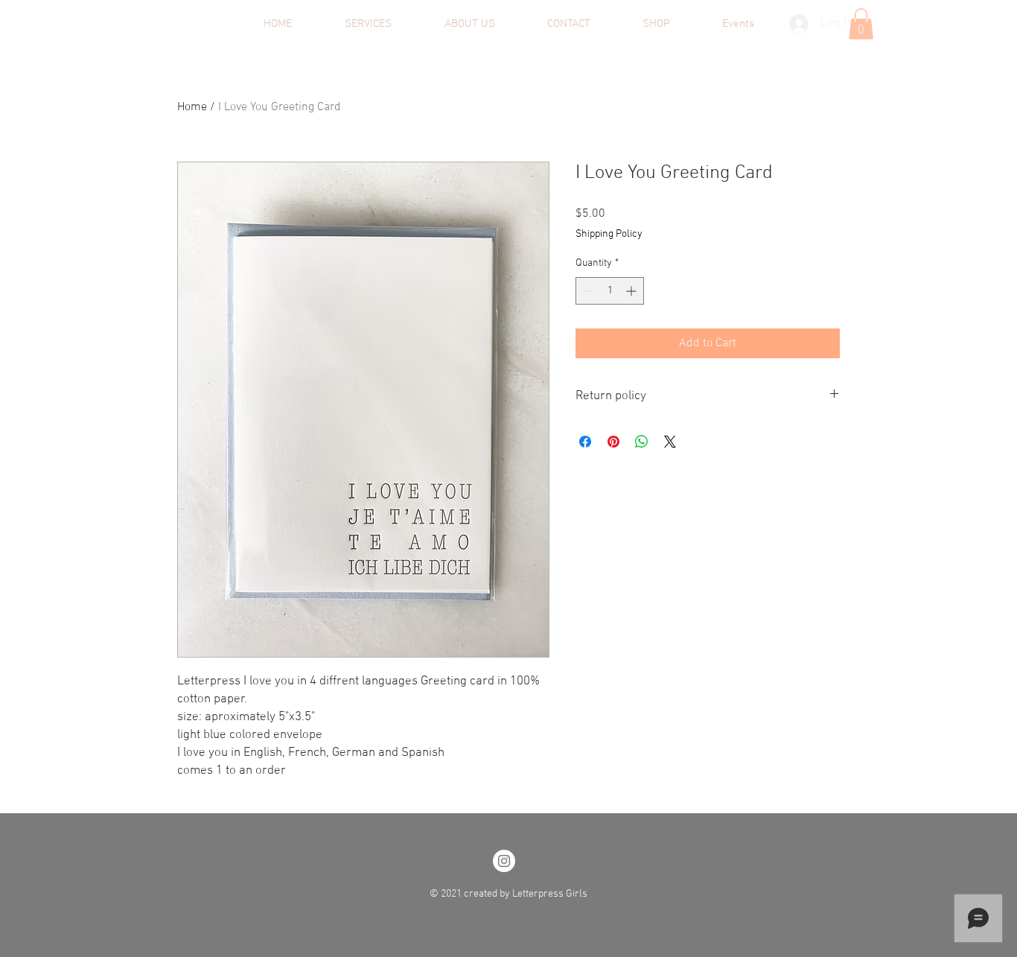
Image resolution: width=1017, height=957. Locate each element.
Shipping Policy (609, 234)
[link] (861, 23)
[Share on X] (670, 442)
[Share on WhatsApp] (642, 442)
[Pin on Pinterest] (613, 442)
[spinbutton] (609, 291)
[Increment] (632, 291)
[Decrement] (587, 291)
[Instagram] (504, 861)
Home (192, 107)
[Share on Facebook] (585, 442)
